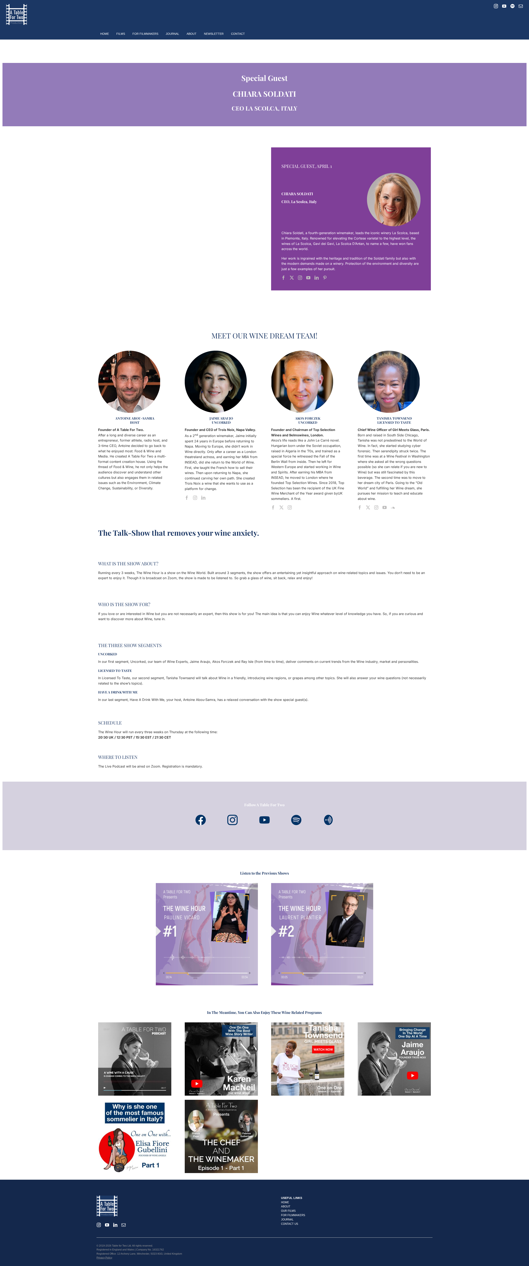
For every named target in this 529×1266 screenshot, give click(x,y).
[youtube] (504, 6)
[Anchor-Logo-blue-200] (328, 816)
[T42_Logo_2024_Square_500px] (16, 6)
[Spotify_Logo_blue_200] (264, 816)
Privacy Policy (104, 1257)
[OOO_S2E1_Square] (307, 1024)
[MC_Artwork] (134, 1024)
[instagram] (496, 6)
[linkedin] (317, 278)
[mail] (521, 6)
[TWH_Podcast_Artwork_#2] (322, 885)
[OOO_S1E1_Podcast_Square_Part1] (134, 1101)
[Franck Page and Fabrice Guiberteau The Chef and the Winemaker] (221, 1101)
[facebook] (283, 278)
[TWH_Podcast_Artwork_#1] (207, 885)
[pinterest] (325, 278)
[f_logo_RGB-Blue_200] (200, 816)
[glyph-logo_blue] (232, 816)
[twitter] (292, 278)
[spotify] (512, 6)
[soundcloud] (393, 507)
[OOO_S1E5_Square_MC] (221, 1024)
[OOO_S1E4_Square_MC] (394, 1024)
